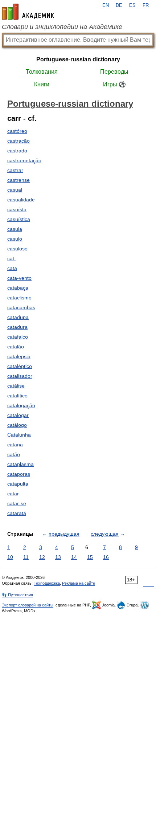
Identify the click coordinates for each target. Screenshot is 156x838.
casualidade (21, 200)
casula (14, 229)
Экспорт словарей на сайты (27, 605)
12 (42, 557)
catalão (15, 346)
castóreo (17, 131)
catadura (17, 327)
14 (74, 557)
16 (106, 557)
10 (10, 557)
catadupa (18, 317)
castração (18, 141)
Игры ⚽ (114, 84)
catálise (16, 386)
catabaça (17, 288)
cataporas (18, 474)
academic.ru (28, 12)
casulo (14, 239)
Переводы (114, 72)
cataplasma (20, 464)
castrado (17, 151)
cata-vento (19, 278)
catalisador (19, 376)
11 (26, 557)
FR (146, 5)
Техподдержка (47, 583)
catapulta (17, 484)
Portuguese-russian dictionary (78, 59)
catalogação (21, 405)
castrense (18, 180)
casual (14, 190)
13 (58, 557)
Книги (41, 84)
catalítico (17, 395)
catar (13, 493)
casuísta (16, 209)
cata (12, 268)
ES (132, 5)
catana (15, 444)
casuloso (17, 249)
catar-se (16, 503)
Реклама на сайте (78, 583)
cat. (11, 258)
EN (105, 5)
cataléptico (19, 366)
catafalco (17, 337)
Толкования (42, 72)
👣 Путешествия (17, 595)
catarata (16, 513)
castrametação (24, 160)
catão (13, 454)
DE (119, 5)
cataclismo (19, 298)
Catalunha (19, 435)
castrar (15, 170)
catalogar (18, 415)
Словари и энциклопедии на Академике (62, 26)
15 (90, 557)
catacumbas (21, 307)
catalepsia (18, 356)
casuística (18, 219)
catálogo (17, 425)
